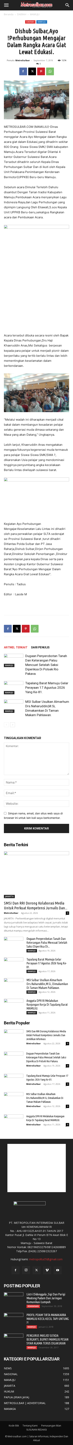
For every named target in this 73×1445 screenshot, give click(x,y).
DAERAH (21, 14)
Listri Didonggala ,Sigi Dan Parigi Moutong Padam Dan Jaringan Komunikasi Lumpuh (45, 1298)
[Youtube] (58, 1270)
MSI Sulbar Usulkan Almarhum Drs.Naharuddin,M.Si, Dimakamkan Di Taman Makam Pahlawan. (47, 983)
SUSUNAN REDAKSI (36, 1429)
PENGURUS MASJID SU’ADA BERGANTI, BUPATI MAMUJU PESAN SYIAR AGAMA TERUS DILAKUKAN (47, 1339)
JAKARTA (9, 896)
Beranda (8, 14)
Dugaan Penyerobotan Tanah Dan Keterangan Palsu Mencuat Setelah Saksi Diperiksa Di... (46, 942)
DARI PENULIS (40, 647)
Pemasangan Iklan (51, 1425)
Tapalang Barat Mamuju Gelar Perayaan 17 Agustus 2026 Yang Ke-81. (46, 687)
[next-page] (12, 724)
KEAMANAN (33, 1306)
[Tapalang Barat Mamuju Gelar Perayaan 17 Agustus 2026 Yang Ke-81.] (13, 687)
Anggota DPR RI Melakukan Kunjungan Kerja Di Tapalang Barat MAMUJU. (47, 1004)
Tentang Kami (30, 1425)
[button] (6, 5)
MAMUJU (35, 14)
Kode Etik (14, 1425)
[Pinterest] (41, 71)
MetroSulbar (22, 60)
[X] (32, 71)
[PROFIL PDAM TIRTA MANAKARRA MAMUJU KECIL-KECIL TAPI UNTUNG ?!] (13, 1319)
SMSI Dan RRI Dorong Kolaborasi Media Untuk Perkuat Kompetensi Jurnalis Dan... (35, 905)
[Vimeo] (47, 1270)
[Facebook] (23, 71)
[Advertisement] (36, 1168)
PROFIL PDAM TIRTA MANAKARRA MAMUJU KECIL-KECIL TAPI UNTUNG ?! (47, 1318)
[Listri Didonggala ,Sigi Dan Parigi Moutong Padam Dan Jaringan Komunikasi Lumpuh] (13, 1299)
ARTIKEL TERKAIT (15, 647)
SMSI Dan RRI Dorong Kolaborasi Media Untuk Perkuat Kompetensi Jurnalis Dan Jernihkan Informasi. (46, 1035)
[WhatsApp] (50, 71)
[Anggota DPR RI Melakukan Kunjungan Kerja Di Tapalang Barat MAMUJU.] (13, 1005)
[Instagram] (26, 1270)
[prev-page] (6, 724)
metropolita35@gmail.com (45, 1259)
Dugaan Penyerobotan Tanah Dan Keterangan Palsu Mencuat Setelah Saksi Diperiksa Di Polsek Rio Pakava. (46, 665)
